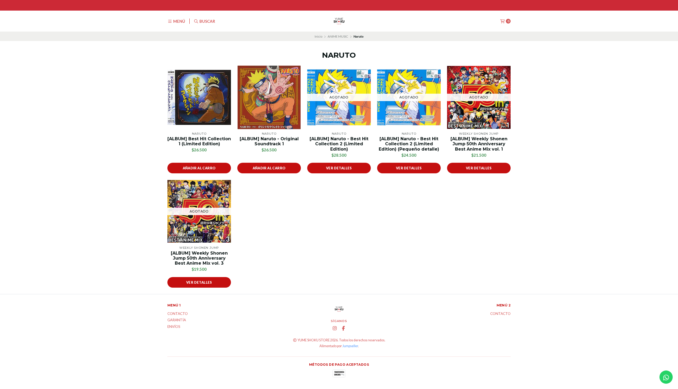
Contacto (177, 314)
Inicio (318, 36)
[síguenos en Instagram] (335, 328)
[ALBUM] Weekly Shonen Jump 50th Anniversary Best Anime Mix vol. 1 (478, 143)
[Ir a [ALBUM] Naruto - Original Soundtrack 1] (269, 97)
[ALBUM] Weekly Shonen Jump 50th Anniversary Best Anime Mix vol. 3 (199, 258)
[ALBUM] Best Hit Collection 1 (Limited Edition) (199, 141)
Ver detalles (339, 168)
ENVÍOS (173, 327)
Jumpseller (350, 346)
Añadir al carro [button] (199, 168)
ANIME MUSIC (338, 36)
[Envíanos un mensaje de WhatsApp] (666, 377)
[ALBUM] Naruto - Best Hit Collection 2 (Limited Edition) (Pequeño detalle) (409, 143)
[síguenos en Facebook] (343, 328)
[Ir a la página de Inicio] (339, 21)
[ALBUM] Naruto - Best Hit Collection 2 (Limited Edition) (339, 143)
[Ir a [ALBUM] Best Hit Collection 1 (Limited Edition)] (199, 97)
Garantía (176, 320)
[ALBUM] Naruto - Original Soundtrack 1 (269, 141)
